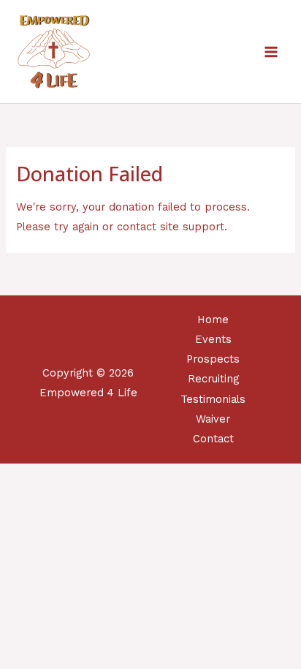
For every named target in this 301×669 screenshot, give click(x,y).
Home (213, 319)
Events (213, 339)
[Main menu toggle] (271, 52)
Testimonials (212, 399)
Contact (213, 438)
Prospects (213, 359)
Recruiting (213, 378)
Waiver (213, 419)
